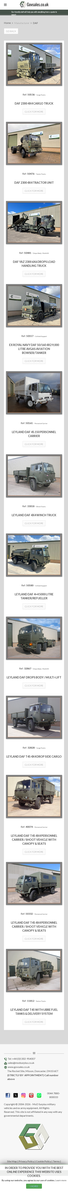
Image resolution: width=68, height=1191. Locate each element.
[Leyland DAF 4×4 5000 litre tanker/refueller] (34, 554)
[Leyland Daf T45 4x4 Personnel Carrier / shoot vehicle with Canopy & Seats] (34, 796)
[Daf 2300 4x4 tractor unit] (34, 143)
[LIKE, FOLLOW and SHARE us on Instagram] (23, 1094)
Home (7, 22)
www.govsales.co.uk (19, 1066)
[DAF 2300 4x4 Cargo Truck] (34, 64)
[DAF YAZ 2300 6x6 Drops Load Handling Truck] (34, 222)
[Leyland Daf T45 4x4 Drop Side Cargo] (34, 717)
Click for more (34, 111)
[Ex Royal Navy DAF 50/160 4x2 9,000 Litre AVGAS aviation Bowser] (34, 305)
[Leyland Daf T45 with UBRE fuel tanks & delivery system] (34, 970)
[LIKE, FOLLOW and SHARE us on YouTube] (31, 1094)
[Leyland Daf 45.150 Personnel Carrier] (34, 392)
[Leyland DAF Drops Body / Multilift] (34, 638)
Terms (56, 1161)
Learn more (60, 1180)
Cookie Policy (43, 1161)
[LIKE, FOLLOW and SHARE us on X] (15, 1094)
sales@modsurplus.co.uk (21, 1062)
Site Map (12, 1161)
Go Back (11, 31)
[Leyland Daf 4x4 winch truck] (34, 475)
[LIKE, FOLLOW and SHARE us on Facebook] (8, 1094)
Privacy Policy (26, 1161)
